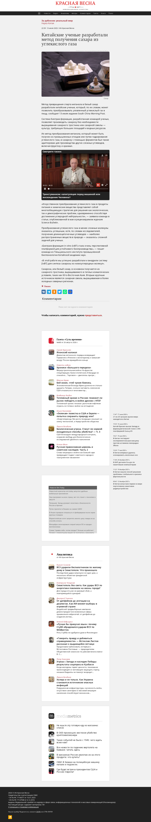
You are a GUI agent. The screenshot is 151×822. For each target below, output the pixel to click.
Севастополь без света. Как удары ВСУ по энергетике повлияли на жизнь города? (79, 587)
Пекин (47, 286)
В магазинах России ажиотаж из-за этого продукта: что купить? (78, 755)
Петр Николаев (63, 659)
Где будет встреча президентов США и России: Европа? (77, 770)
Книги (103, 13)
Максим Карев (63, 380)
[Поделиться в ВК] (44, 292)
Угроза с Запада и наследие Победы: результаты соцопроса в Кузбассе (77, 663)
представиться (93, 315)
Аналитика (65, 13)
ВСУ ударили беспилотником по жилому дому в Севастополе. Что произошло (79, 569)
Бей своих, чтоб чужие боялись (74, 382)
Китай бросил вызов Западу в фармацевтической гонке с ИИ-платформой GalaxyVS (127, 428)
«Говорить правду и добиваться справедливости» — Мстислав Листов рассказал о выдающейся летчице (77, 641)
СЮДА (38, 812)
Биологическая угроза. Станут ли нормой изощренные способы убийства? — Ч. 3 (79, 430)
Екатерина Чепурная (66, 583)
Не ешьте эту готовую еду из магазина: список (77, 726)
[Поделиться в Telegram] (49, 292)
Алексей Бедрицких (65, 621)
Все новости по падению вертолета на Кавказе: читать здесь (77, 748)
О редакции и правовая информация (23, 807)
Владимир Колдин (64, 395)
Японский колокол (67, 352)
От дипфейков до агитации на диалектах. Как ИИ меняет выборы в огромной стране (77, 603)
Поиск (110, 13)
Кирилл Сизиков (63, 565)
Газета (95, 13)
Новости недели (64, 365)
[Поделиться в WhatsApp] (65, 292)
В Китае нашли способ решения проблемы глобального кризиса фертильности (127, 474)
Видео (55, 13)
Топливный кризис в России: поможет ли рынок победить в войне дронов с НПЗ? (79, 399)
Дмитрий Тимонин (65, 598)
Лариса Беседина (64, 426)
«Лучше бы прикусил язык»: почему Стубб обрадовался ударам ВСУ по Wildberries (77, 627)
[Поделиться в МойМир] (70, 292)
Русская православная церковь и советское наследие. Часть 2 (75, 448)
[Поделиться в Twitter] (59, 292)
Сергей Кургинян (64, 350)
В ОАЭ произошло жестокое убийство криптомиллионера (77, 733)
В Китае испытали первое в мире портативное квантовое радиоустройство (127, 486)
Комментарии (85, 13)
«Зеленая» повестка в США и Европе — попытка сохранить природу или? (78, 415)
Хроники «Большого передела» (74, 367)
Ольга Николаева (64, 411)
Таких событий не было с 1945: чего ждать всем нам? (79, 741)
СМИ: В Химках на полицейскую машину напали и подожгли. (78, 763)
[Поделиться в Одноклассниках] (54, 292)
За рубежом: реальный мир (57, 21)
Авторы (74, 13)
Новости (47, 13)
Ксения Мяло (62, 444)
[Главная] (75, 5)
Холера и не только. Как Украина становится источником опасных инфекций (75, 682)
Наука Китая (48, 23)
